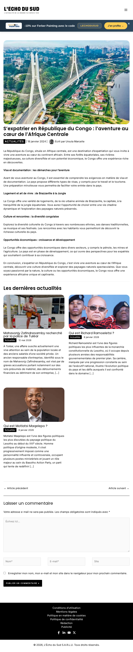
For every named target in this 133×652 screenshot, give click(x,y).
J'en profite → (116, 25)
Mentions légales (66, 611)
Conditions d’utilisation (66, 607)
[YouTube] (69, 632)
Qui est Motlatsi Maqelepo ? (25, 426)
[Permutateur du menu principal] (126, 9)
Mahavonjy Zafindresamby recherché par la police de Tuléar (32, 334)
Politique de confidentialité (66, 619)
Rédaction (66, 623)
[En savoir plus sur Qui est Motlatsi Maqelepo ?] (33, 404)
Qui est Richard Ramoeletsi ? (91, 333)
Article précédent (16, 488)
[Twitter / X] (74, 632)
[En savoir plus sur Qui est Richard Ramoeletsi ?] (99, 311)
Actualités (14, 141)
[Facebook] (58, 632)
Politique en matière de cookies (66, 615)
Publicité (66, 626)
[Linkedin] (63, 632)
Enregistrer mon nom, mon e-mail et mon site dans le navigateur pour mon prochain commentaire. (67, 573)
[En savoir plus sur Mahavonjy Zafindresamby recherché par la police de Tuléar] (33, 311)
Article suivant (119, 488)
